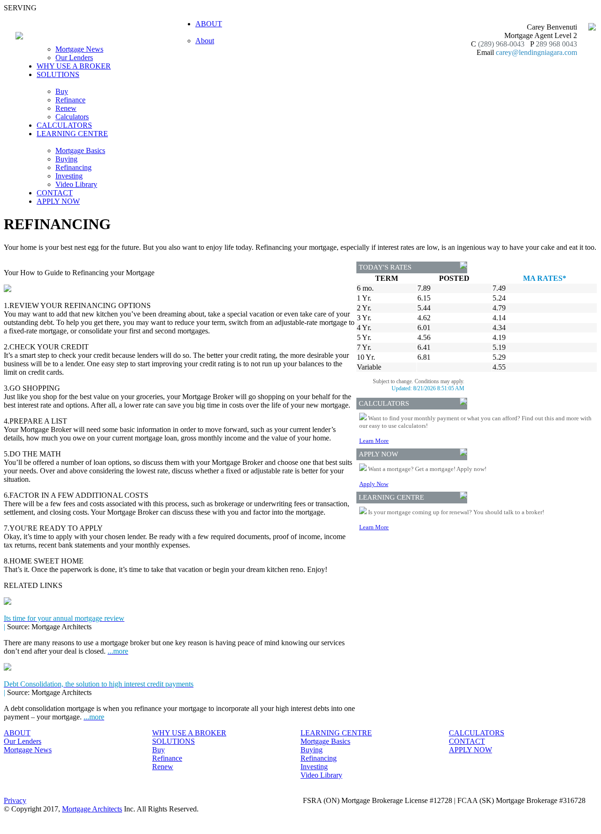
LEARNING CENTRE (336, 733)
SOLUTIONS (173, 741)
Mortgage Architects (92, 809)
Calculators (72, 117)
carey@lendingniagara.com (536, 52)
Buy (61, 91)
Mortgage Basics (80, 150)
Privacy (15, 800)
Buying (66, 159)
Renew (66, 108)
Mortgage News (79, 49)
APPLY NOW (58, 201)
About (204, 41)
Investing (69, 176)
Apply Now (373, 483)
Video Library (76, 184)
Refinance (70, 100)
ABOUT (17, 733)
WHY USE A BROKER (74, 66)
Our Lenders (74, 58)
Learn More (374, 440)
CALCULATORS (64, 125)
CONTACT (55, 193)
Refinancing (73, 167)
